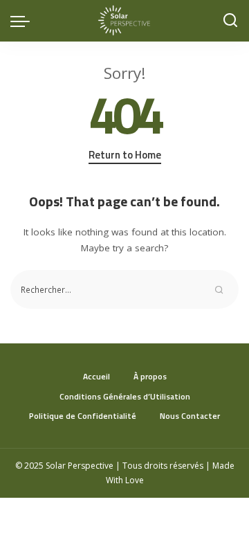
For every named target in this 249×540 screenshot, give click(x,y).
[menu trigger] (23, 21)
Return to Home (125, 155)
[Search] (230, 21)
